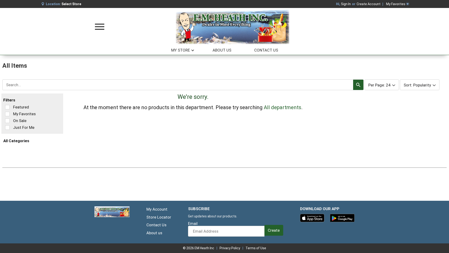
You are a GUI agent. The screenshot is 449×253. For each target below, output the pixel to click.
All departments (282, 107)
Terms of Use (256, 248)
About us (154, 233)
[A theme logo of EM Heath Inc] (233, 26)
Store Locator (158, 217)
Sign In (346, 4)
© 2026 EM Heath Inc (198, 248)
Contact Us (156, 225)
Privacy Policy (230, 248)
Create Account (368, 4)
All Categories (16, 140)
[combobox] (183, 84)
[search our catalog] (358, 85)
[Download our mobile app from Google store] (342, 217)
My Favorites (395, 4)
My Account (156, 209)
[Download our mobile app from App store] (312, 217)
